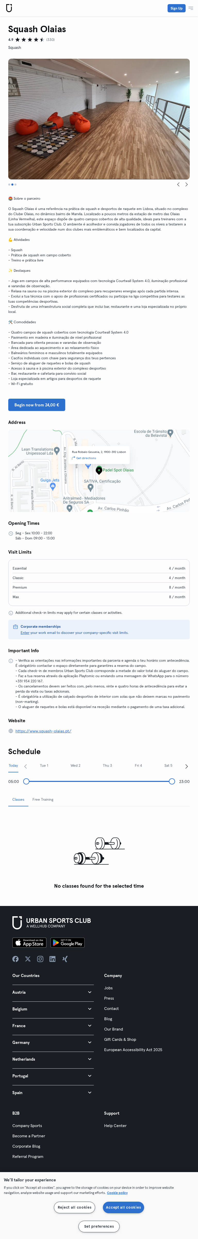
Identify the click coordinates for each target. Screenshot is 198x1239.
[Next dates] (187, 766)
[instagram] (40, 959)
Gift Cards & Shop (120, 1039)
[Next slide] (187, 184)
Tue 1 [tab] (44, 765)
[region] (99, 1205)
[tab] (9, 185)
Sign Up (177, 8)
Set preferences (99, 1226)
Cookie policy (117, 1193)
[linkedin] (53, 959)
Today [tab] (13, 765)
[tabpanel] (99, 851)
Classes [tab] (18, 799)
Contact (111, 1008)
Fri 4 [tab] (138, 765)
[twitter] (28, 959)
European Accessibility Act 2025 (133, 1049)
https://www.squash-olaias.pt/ (43, 731)
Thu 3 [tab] (107, 765)
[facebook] (15, 959)
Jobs (108, 987)
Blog (108, 1018)
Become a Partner (28, 1135)
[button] (53, 992)
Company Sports (27, 1125)
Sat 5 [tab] (168, 765)
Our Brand (113, 1029)
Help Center (115, 1125)
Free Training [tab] (42, 799)
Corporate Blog (26, 1146)
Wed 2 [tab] (75, 765)
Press (109, 998)
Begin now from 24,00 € (36, 404)
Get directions (86, 458)
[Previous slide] (178, 184)
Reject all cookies (75, 1207)
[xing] (65, 959)
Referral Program (27, 1156)
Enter (25, 632)
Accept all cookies (123, 1207)
